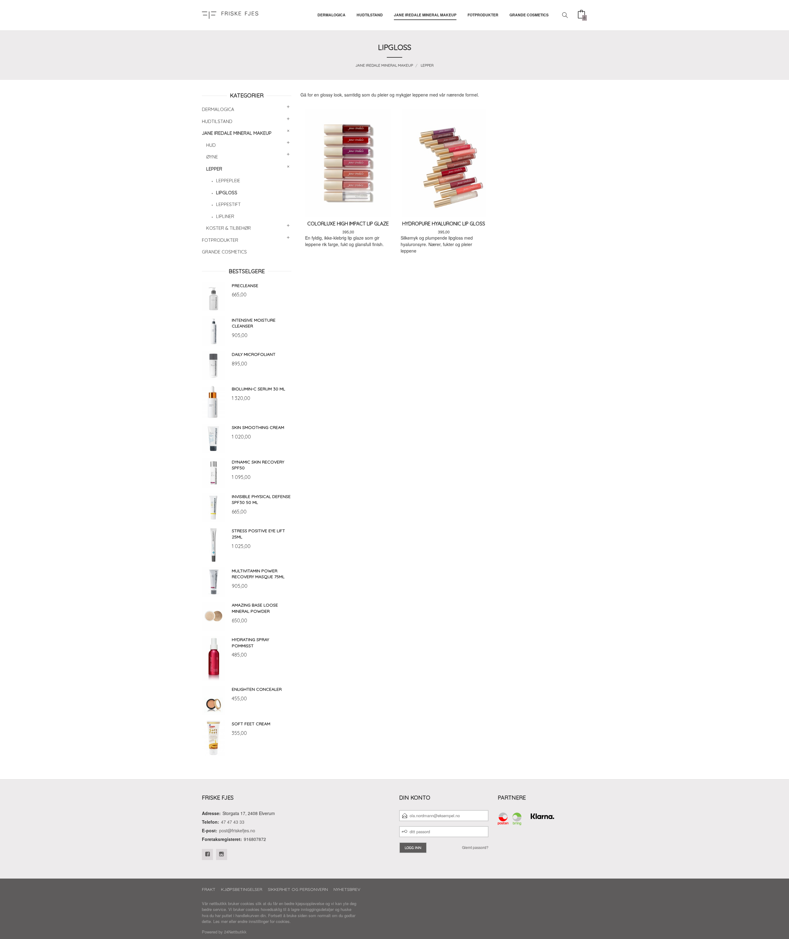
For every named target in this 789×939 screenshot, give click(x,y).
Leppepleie (228, 180)
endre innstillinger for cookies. (264, 921)
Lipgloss (226, 193)
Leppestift (228, 204)
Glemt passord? (475, 847)
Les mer (220, 921)
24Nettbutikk (235, 932)
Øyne (212, 157)
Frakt (208, 889)
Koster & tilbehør (228, 228)
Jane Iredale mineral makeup (425, 15)
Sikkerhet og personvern (298, 889)
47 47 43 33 (232, 822)
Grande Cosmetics (529, 15)
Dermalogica (331, 15)
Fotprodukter (483, 15)
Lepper (214, 169)
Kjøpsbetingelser (241, 889)
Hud (211, 145)
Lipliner (225, 216)
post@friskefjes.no (237, 830)
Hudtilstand (370, 15)
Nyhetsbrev (346, 889)
